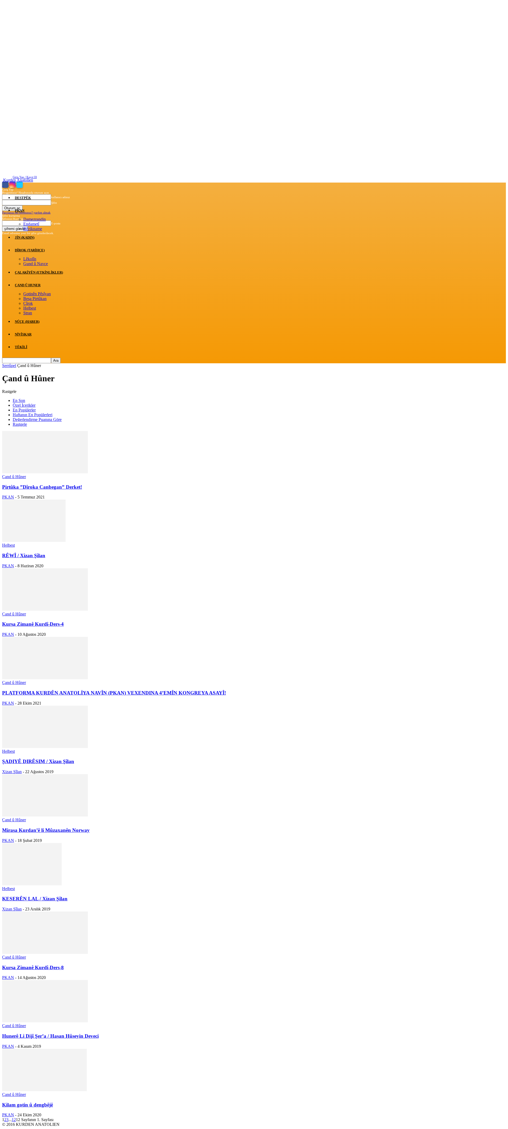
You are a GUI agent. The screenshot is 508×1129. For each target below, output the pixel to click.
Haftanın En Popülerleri (32, 414)
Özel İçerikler (24, 405)
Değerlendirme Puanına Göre (37, 419)
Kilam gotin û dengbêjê (27, 1105)
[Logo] (2, 185)
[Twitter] (19, 184)
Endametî (31, 224)
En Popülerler (24, 410)
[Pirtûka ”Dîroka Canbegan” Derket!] (45, 472)
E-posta (55, 223)
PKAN (19, 210)
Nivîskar (23, 334)
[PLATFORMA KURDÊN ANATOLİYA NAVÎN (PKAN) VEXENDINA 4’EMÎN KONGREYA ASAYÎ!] (45, 677)
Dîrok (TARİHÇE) (30, 250)
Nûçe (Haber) (27, 322)
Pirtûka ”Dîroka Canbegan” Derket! (42, 487)
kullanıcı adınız (60, 197)
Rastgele (20, 424)
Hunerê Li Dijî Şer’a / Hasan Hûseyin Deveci (50, 1036)
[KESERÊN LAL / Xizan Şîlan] (32, 884)
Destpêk (23, 198)
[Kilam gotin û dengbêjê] (44, 1089)
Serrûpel (9, 365)
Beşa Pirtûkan (35, 298)
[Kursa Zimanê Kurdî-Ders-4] (45, 609)
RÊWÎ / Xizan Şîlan (23, 555)
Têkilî (21, 347)
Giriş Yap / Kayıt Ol (25, 177)
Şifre (54, 202)
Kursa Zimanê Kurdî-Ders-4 (33, 624)
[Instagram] (12, 184)
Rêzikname (32, 228)
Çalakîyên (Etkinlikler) (39, 272)
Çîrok (28, 303)
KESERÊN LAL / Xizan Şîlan (34, 898)
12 (14, 1119)
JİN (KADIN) (24, 237)
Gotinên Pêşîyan (37, 294)
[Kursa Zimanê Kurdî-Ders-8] (45, 952)
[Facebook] (5, 184)
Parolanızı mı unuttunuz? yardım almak (26, 212)
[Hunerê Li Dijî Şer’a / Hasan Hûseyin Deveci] (45, 1021)
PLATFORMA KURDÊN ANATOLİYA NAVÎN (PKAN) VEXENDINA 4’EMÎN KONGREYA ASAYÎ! (114, 693)
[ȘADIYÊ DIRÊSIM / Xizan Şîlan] (45, 746)
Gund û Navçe (35, 263)
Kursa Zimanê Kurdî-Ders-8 (33, 967)
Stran (27, 313)
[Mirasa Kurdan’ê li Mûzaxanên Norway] (45, 815)
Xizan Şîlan (12, 771)
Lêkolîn (29, 259)
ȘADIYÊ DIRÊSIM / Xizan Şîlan (38, 761)
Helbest (29, 308)
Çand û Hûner (14, 476)
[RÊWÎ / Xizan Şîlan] (34, 540)
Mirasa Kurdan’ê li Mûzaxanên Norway (46, 830)
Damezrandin (34, 219)
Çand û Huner (27, 285)
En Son (19, 400)
